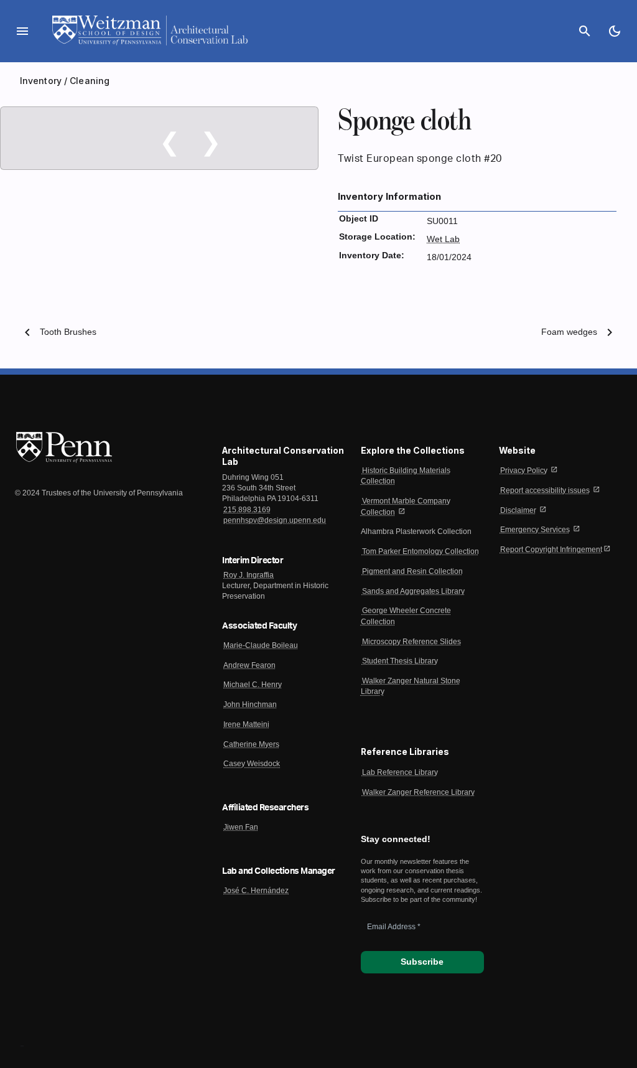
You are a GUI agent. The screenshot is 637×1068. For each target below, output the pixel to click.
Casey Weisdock (251, 763)
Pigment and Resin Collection (412, 571)
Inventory (41, 80)
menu (22, 31)
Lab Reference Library (400, 772)
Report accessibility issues (545, 490)
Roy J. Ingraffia (248, 575)
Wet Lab (443, 239)
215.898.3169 (247, 509)
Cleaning (89, 80)
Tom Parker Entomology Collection (420, 551)
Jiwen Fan (240, 827)
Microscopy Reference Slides (411, 641)
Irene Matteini (246, 724)
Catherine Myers (251, 744)
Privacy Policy (523, 470)
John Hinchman (250, 704)
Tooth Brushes (68, 332)
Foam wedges (569, 332)
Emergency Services (535, 529)
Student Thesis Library (400, 661)
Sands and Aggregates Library (413, 591)
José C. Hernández (256, 890)
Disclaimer (518, 510)
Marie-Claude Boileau (260, 645)
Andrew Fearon (249, 665)
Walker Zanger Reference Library (418, 792)
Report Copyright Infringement (551, 549)
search (584, 31)
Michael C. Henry (252, 684)
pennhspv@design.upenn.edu (274, 520)
